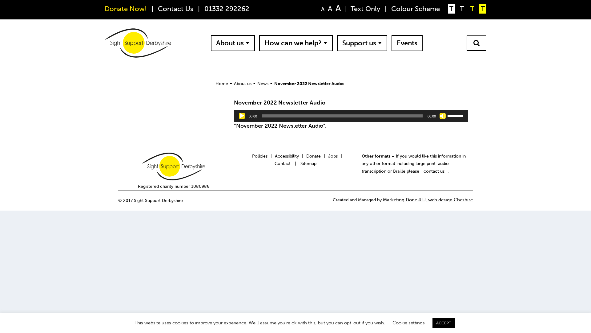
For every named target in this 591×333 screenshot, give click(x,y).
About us (230, 43)
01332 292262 (226, 9)
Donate (313, 156)
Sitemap (308, 163)
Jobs (333, 156)
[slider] (456, 115)
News (262, 83)
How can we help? (293, 43)
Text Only (365, 9)
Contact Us (175, 9)
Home (221, 83)
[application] (351, 116)
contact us (434, 171)
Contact (283, 163)
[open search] (476, 43)
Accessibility (287, 156)
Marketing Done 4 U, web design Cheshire (428, 200)
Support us (359, 43)
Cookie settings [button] (408, 323)
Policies (259, 156)
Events (407, 43)
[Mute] (443, 116)
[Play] (242, 116)
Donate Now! (126, 9)
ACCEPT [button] (443, 323)
